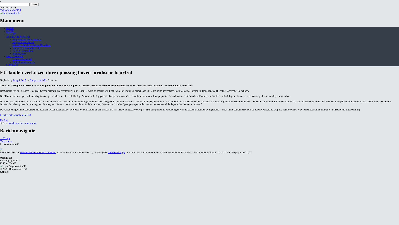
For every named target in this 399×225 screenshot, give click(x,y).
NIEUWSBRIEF (14, 56)
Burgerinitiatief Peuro (23, 42)
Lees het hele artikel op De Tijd (15, 115)
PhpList (4, 120)
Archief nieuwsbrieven (23, 62)
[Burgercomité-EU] (10, 13)
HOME (10, 28)
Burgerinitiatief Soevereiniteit (26, 39)
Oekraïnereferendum (22, 51)
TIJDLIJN (11, 34)
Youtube (11, 10)
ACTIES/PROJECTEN (18, 36)
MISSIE (10, 31)
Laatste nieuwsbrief (22, 59)
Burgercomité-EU (38, 80)
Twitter (3, 10)
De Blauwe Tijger (116, 152)
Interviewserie (19, 53)
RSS (18, 10)
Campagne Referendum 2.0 (26, 48)
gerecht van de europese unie (22, 123)
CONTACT (12, 65)
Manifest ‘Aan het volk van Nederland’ (31, 45)
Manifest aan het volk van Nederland (38, 152)
